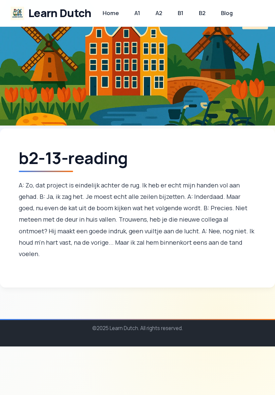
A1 (137, 13)
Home (111, 13)
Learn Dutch (60, 12)
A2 (159, 13)
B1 (180, 13)
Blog (227, 13)
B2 (202, 13)
